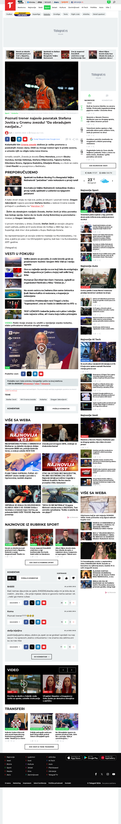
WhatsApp (28, 383)
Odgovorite (15, 602)
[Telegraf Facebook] (96, 774)
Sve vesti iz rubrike (41, 562)
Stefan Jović (11, 399)
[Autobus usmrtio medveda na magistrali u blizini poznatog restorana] (86, 454)
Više (107, 7)
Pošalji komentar (61, 409)
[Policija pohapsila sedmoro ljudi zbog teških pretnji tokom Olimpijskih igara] (41, 721)
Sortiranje (61, 573)
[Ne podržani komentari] (73, 578)
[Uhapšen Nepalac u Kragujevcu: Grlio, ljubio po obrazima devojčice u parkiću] (59, 684)
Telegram (45, 383)
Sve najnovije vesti (98, 166)
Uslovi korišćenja (11, 391)
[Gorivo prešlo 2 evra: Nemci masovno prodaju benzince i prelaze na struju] (98, 278)
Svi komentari (41, 657)
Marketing (17, 783)
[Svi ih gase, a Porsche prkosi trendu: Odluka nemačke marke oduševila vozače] (86, 311)
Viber (37, 383)
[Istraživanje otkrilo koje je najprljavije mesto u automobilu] (86, 330)
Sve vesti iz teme (41, 747)
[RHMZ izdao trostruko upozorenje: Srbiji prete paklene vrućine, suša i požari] (86, 472)
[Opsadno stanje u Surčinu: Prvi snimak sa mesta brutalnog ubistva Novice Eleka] (86, 463)
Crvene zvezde (28, 144)
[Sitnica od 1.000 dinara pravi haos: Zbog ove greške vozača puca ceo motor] (86, 302)
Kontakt (68, 783)
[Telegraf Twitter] (101, 774)
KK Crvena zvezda (28, 399)
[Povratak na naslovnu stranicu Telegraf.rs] (10, 5)
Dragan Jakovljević (59, 399)
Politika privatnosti (56, 783)
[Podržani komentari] (66, 578)
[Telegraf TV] (113, 774)
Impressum (27, 783)
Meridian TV (37, 206)
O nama (8, 783)
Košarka (14, 113)
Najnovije (89, 190)
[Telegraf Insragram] (107, 774)
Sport (7, 113)
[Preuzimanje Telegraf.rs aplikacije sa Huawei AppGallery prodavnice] (108, 757)
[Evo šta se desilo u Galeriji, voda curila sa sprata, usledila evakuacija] (23, 684)
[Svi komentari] (59, 578)
